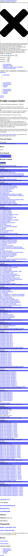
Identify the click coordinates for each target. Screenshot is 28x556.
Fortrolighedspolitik (5, 511)
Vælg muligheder (7, 64)
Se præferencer (13, 70)
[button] (14, 23)
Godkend (2, 70)
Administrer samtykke (5, 546)
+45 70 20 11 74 (5, 499)
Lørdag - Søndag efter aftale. (7, 530)
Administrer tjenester (8, 65)
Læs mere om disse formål (9, 68)
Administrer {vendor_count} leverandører (13, 67)
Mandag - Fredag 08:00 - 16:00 (8, 527)
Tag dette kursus (5, 156)
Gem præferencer (22, 70)
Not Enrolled (3, 142)
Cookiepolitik (6, 75)
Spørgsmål (5, 85)
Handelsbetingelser (5, 508)
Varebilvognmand (7, 84)
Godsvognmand (7, 82)
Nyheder (5, 86)
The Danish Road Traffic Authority (8, 134)
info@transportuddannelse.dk (7, 505)
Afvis (7, 70)
